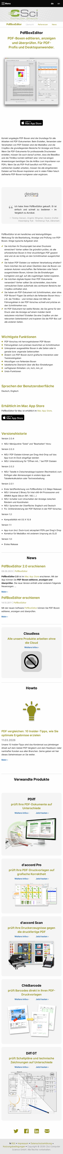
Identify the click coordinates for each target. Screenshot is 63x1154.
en (59, 3)
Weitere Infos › (31, 647)
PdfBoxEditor (14, 24)
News (54, 24)
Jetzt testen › (42, 813)
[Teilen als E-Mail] (47, 1131)
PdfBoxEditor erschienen (20, 598)
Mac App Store (44, 410)
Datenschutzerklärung (41, 1143)
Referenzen (43, 24)
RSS (13, 1143)
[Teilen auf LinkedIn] (37, 1131)
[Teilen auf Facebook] (27, 1131)
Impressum (23, 1143)
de (52, 3)
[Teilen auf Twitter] (17, 1131)
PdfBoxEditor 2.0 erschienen (23, 566)
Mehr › (4, 591)
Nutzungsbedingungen (14, 1146)
